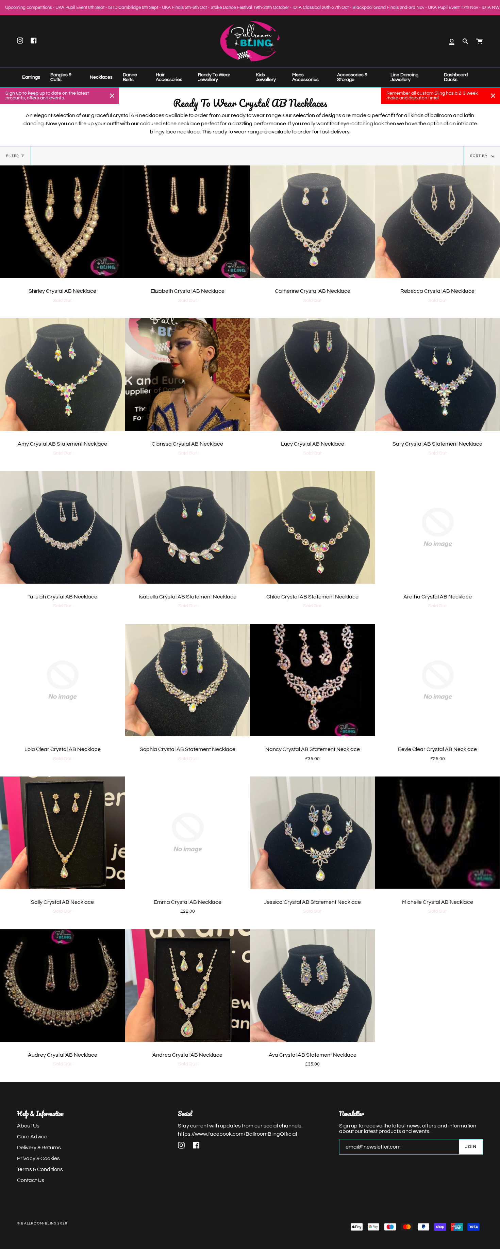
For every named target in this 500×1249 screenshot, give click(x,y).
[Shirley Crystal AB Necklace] (62, 221)
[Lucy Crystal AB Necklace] (312, 374)
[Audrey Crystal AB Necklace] (62, 985)
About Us (28, 1125)
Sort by (479, 156)
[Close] (112, 95)
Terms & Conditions (40, 1169)
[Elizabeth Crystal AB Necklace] (187, 221)
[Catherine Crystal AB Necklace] (312, 221)
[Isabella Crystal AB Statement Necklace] (187, 527)
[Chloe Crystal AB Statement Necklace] (312, 527)
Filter (12, 156)
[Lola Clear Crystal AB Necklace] (62, 680)
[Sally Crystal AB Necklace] (62, 832)
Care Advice (32, 1136)
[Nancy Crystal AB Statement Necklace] (312, 680)
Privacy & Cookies (38, 1158)
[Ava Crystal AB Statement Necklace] (312, 985)
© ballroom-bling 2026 (42, 1223)
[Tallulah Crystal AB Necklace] (62, 527)
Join (471, 1146)
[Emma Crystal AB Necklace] (187, 832)
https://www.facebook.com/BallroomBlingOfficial (237, 1134)
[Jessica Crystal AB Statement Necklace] (312, 832)
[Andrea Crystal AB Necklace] (187, 985)
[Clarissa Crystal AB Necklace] (187, 374)
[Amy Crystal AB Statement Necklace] (62, 374)
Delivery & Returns (39, 1147)
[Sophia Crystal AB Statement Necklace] (187, 680)
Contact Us (30, 1180)
